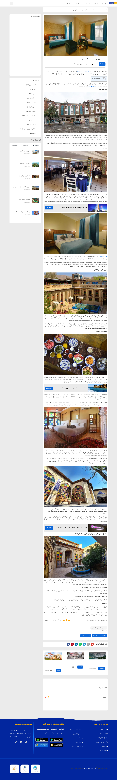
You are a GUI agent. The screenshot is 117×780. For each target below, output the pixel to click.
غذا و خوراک (33, 125)
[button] (11, 3)
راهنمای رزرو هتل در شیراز (99, 636)
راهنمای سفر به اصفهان (17, 38)
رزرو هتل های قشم (33, 70)
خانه (106, 10)
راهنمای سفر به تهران (33, 23)
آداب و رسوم (32, 85)
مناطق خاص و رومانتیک (29, 129)
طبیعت (34, 120)
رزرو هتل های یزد (17, 70)
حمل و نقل (33, 107)
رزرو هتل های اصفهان (17, 41)
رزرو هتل (104, 3)
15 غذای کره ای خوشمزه (25, 176)
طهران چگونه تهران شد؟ (76, 662)
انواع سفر (33, 94)
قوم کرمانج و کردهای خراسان (23, 212)
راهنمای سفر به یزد (17, 66)
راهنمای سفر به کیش (33, 38)
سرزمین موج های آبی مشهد (23, 151)
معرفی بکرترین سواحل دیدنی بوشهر (21, 187)
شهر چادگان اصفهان (25, 163)
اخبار (35, 89)
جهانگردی (88, 3)
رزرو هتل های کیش (33, 41)
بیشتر (60, 3)
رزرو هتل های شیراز (33, 56)
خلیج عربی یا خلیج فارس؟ (24, 199)
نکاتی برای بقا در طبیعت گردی (98, 662)
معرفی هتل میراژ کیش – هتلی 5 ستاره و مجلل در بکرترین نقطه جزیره (54, 664)
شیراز (88, 636)
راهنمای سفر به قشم (33, 66)
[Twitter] (26, 742)
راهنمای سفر (79, 3)
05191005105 (13, 730)
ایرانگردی (96, 3)
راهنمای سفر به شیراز (33, 52)
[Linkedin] (21, 742)
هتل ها (100, 10)
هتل (83, 636)
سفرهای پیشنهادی (31, 116)
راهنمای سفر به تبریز (17, 52)
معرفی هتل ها (69, 3)
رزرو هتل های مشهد (17, 27)
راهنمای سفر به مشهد (17, 23)
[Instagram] (16, 742)
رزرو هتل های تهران (33, 27)
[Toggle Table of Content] (103, 79)
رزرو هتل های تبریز (17, 56)
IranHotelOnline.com (90, 768)
